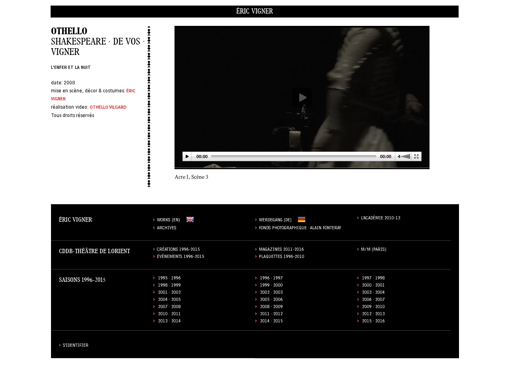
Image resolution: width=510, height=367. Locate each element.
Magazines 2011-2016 (281, 250)
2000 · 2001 (373, 286)
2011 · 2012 (271, 314)
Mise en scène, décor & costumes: (88, 91)
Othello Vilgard (108, 108)
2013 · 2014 (169, 322)
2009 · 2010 (373, 307)
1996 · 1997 (271, 279)
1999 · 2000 (271, 286)
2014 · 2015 (271, 322)
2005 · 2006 (271, 300)
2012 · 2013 (373, 314)
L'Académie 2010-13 (380, 219)
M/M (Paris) (373, 250)
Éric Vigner (254, 11)
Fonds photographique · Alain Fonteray (300, 228)
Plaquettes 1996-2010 (281, 257)
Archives (167, 228)
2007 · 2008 (169, 307)
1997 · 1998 (373, 279)
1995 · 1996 (169, 279)
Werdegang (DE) (275, 221)
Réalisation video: (70, 107)
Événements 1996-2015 (180, 257)
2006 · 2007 (373, 300)
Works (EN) (168, 221)
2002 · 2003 (271, 293)
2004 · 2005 (169, 300)
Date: (57, 83)
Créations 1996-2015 (178, 250)
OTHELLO (69, 31)
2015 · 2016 (373, 322)
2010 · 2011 (169, 314)
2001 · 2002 (169, 293)
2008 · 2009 (271, 307)
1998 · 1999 (169, 286)
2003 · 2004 (373, 293)
